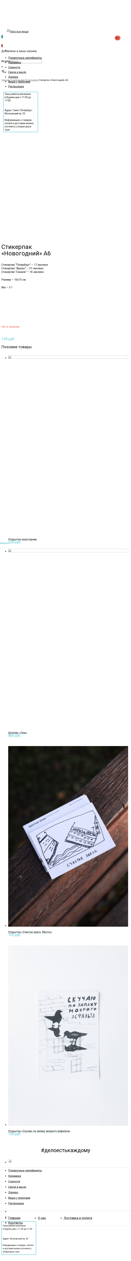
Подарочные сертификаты (25, 1170)
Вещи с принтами (19, 1198)
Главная (14, 1218)
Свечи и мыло (17, 1187)
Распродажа (16, 1203)
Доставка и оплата (78, 1218)
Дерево (13, 1192)
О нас (42, 1218)
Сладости (14, 1181)
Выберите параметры (33, 542)
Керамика (14, 1176)
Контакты (15, 1223)
